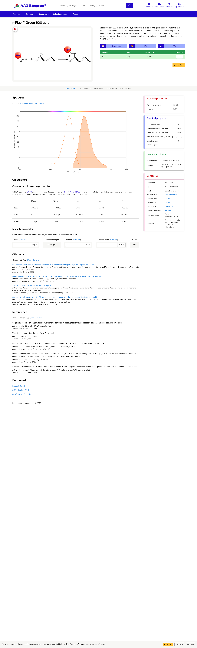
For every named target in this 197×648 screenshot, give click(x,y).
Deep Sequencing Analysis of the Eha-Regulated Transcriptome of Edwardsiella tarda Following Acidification (57, 276)
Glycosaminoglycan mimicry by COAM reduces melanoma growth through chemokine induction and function (57, 297)
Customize (179, 644)
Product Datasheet (20, 386)
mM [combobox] (120, 245)
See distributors (171, 195)
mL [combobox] (86, 245)
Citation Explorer (33, 260)
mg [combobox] (33, 245)
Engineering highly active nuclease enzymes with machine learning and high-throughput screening (53, 265)
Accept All (167, 644)
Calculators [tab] (85, 88)
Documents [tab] (125, 88)
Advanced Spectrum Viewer (32, 103)
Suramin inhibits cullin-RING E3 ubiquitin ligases (32, 285)
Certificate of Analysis (21, 394)
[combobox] (92, 5)
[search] (129, 5)
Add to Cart (178, 65)
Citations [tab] (98, 88)
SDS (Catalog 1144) (20, 390)
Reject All (190, 644)
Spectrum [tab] (70, 88)
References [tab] (112, 88)
